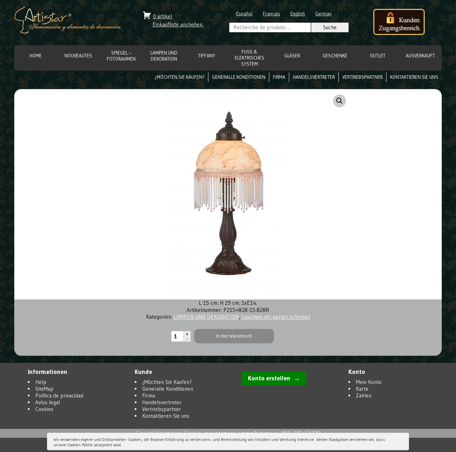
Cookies (44, 409)
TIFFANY (206, 56)
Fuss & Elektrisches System (249, 58)
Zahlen (364, 395)
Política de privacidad (59, 395)
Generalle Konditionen (238, 77)
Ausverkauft (420, 56)
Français (271, 14)
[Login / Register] (399, 22)
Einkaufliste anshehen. (177, 24)
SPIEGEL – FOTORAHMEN (121, 56)
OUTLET (377, 56)
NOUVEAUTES (78, 56)
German (323, 14)
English (297, 14)
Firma (279, 77)
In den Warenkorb (234, 336)
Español (244, 14)
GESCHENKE (334, 56)
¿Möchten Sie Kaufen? (179, 77)
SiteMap (44, 388)
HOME (36, 56)
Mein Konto (369, 382)
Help (40, 382)
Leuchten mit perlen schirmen (276, 316)
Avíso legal (47, 402)
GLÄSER (292, 56)
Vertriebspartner (362, 77)
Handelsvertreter (314, 77)
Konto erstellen (269, 378)
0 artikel (162, 16)
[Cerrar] (403, 440)
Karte (362, 388)
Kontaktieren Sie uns (414, 77)
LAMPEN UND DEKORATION (163, 56)
